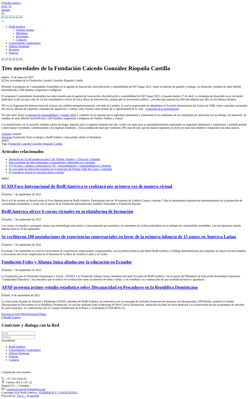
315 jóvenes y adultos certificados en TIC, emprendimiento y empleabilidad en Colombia (60, 165)
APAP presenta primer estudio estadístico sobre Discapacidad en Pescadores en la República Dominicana (99, 287)
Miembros (22, 33)
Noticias (13, 52)
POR (5, 6)
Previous (6, 314)
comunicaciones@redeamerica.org (26, 389)
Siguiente (6, 137)
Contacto (21, 39)
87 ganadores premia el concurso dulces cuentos (36, 172)
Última (42, 314)
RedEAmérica (17, 26)
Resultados (22, 36)
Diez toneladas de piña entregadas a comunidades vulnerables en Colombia (52, 162)
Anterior (6, 133)
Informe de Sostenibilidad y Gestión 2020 (51, 115)
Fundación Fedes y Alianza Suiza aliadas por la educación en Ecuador (66, 262)
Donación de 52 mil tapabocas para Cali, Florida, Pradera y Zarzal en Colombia (54, 159)
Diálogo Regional (19, 46)
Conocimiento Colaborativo (25, 43)
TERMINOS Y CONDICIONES (58, 392)
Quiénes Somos (25, 29)
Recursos (14, 49)
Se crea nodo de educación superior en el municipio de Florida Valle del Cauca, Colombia (60, 169)
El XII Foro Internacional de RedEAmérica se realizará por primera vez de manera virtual (86, 186)
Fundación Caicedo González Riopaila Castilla (35, 143)
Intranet (5, 9)
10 (26, 314)
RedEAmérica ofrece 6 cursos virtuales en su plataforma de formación (67, 211)
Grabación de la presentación (162, 108)
